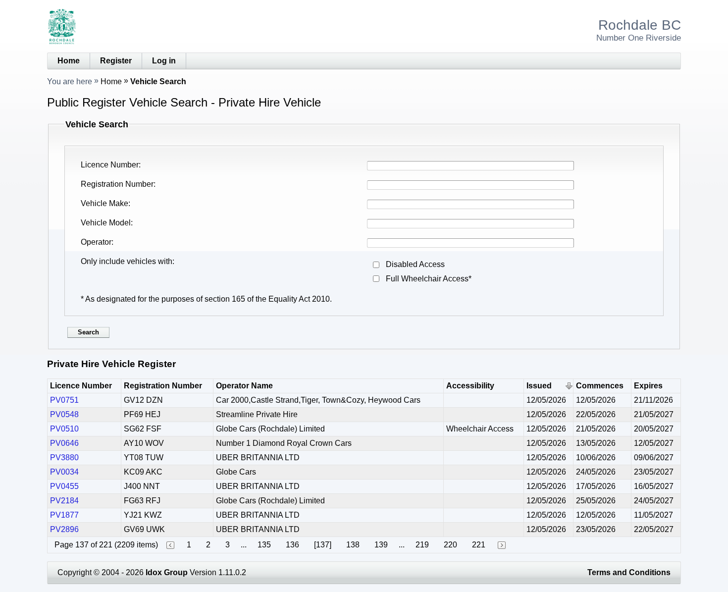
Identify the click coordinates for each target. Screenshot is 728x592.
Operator (96, 242)
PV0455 (64, 486)
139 (381, 544)
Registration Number (117, 184)
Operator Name (244, 385)
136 (292, 544)
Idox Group (167, 572)
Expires (648, 385)
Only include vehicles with (126, 261)
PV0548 (64, 414)
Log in (164, 60)
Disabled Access (415, 264)
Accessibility (470, 385)
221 (478, 544)
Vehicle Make (104, 203)
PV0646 (64, 443)
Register (116, 60)
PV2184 (64, 500)
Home (68, 60)
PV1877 (64, 515)
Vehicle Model (106, 222)
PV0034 (64, 472)
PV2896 (64, 529)
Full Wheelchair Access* (428, 278)
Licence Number (110, 165)
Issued (539, 385)
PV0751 (64, 400)
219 (422, 544)
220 (450, 544)
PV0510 (64, 429)
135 (264, 544)
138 (353, 544)
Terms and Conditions (629, 572)
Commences (600, 385)
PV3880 (64, 457)
